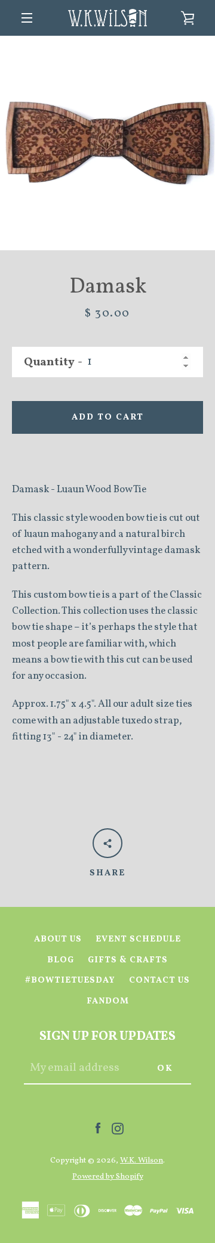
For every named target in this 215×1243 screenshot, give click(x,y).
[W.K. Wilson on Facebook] (98, 1128)
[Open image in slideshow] (107, 143)
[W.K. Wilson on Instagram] (118, 1128)
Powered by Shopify (107, 1176)
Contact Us (159, 980)
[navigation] (27, 18)
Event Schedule (138, 939)
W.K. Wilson (141, 1160)
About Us (58, 939)
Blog (60, 960)
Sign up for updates (107, 1036)
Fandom (108, 1001)
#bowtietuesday (70, 980)
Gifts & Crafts (128, 960)
